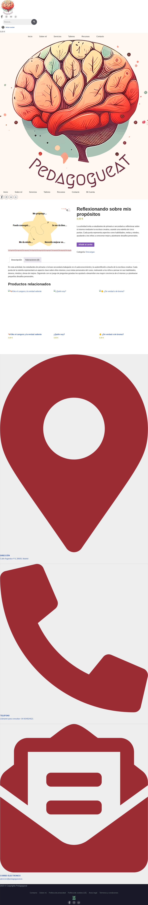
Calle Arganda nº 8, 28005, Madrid (14, 559)
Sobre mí (43, 36)
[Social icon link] (1, 16)
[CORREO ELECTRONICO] (74, 871)
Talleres (71, 36)
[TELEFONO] (74, 711)
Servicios (57, 36)
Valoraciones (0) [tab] (32, 260)
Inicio (30, 36)
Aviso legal (93, 893)
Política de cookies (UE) (77, 893)
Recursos (85, 36)
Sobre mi (43, 893)
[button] (67, 210)
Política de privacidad (57, 893)
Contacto (100, 36)
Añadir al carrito (85, 245)
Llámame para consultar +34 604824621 (16, 719)
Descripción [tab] (16, 260)
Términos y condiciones (108, 893)
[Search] (34, 22)
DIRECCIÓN (5, 555)
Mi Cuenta (90, 192)
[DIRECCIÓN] (74, 551)
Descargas (90, 252)
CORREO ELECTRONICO (10, 876)
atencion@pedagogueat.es (11, 879)
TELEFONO (5, 716)
